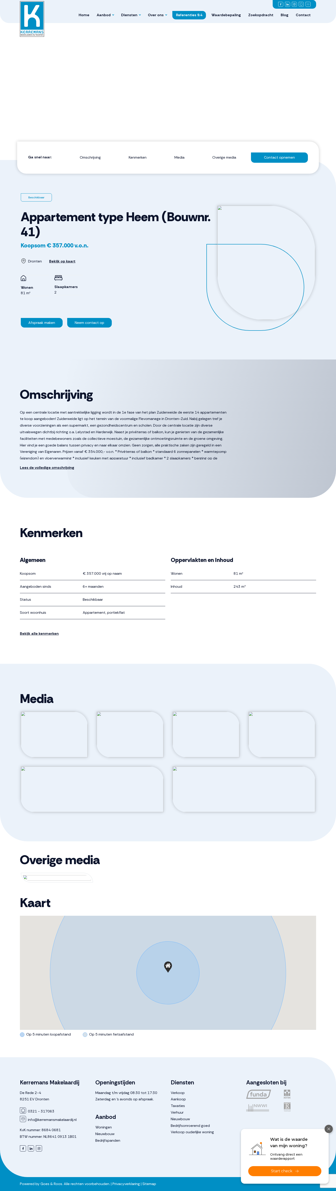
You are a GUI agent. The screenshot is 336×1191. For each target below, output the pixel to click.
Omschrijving (90, 157)
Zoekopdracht (260, 15)
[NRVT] (300, 1107)
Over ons (156, 15)
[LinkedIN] (287, 4)
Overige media (224, 157)
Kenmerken (138, 157)
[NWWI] (262, 1107)
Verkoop (178, 1092)
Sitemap (149, 1183)
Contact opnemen (279, 157)
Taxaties (178, 1105)
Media (179, 157)
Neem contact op (89, 322)
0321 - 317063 (40, 1111)
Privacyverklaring (126, 1183)
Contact (303, 15)
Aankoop (178, 1099)
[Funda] (262, 1094)
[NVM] (300, 1094)
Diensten (129, 15)
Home (84, 15)
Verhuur (177, 1112)
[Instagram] (294, 4)
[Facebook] (280, 4)
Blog (284, 15)
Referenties (189, 15)
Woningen (103, 1127)
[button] (168, 967)
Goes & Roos (51, 1183)
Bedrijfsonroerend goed (190, 1125)
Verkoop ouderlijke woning (192, 1132)
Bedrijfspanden (107, 1140)
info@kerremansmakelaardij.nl (52, 1119)
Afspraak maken (41, 322)
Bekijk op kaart (62, 261)
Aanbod (104, 15)
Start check (281, 1171)
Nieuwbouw (105, 1133)
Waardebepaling (226, 15)
